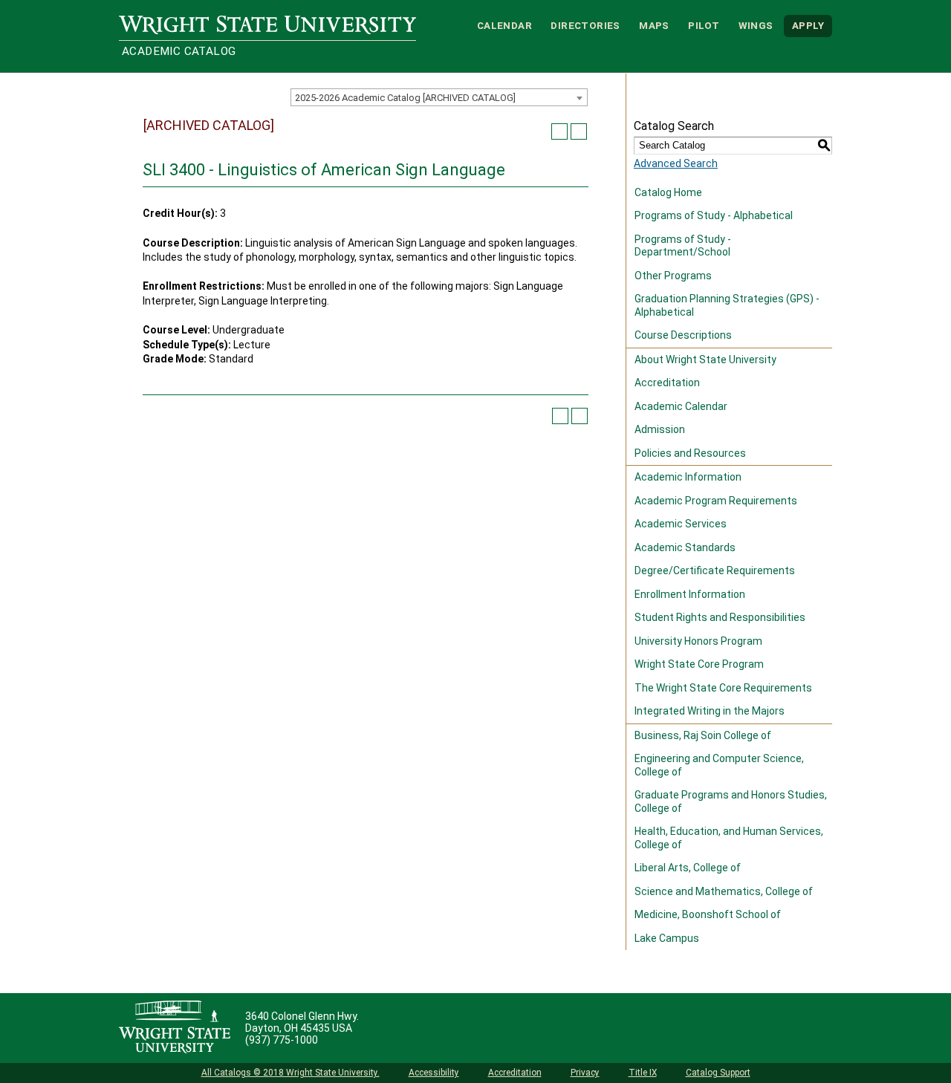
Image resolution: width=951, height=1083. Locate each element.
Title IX (643, 1072)
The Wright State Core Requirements (723, 688)
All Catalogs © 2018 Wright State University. (290, 1072)
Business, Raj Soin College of (702, 735)
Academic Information (687, 477)
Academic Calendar (680, 406)
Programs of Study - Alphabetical (713, 215)
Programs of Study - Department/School (682, 245)
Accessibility (434, 1072)
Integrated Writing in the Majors (709, 711)
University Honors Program (698, 641)
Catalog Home (668, 192)
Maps (654, 25)
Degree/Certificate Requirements (714, 570)
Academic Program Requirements (715, 501)
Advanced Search (676, 163)
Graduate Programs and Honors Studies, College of (730, 801)
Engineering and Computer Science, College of (719, 765)
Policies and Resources (690, 453)
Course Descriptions (683, 335)
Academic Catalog (179, 51)
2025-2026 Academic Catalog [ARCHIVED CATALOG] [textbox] (405, 97)
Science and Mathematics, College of (723, 891)
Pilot (703, 25)
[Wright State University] (174, 1028)
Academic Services (680, 524)
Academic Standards (685, 547)
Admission (659, 429)
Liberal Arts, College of (687, 868)
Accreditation (667, 382)
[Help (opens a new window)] (579, 131)
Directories (585, 25)
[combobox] (439, 97)
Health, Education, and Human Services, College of (728, 838)
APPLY (808, 25)
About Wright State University (705, 359)
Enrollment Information (689, 594)
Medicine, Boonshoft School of (707, 914)
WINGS (756, 25)
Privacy (585, 1072)
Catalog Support (718, 1072)
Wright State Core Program (699, 664)
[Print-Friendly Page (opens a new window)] (559, 131)
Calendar (504, 25)
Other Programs (673, 276)
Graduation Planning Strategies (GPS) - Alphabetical (726, 305)
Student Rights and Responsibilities (719, 617)
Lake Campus (666, 938)
